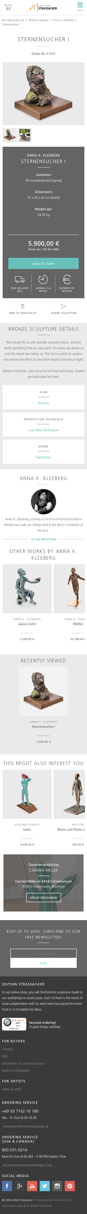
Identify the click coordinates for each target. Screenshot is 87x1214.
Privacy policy (42, 1200)
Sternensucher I (10, 24)
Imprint (37, 1205)
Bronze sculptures (38, 20)
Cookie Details (60, 1200)
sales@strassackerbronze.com (27, 1165)
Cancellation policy (12, 1205)
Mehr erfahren (43, 898)
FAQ (5, 1056)
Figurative (43, 457)
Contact (7, 1049)
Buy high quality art (13, 20)
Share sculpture (64, 313)
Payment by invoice (67, 289)
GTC (28, 1205)
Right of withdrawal (15, 1070)
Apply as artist (11, 1089)
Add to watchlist (23, 313)
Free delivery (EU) (20, 289)
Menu (80, 10)
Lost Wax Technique (43, 430)
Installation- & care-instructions (23, 1063)
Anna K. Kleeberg (63, 20)
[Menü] (23, 1020)
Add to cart (44, 264)
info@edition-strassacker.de (26, 1126)
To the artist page (43, 539)
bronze (43, 403)
